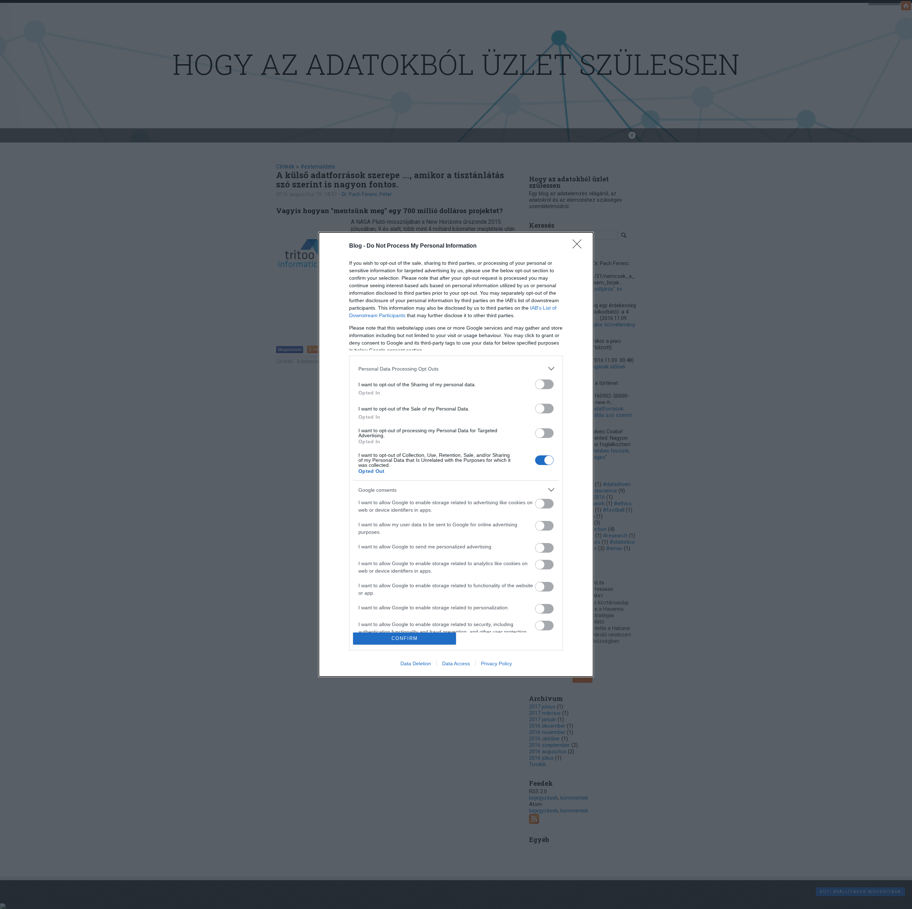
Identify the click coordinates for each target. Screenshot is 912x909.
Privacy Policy (496, 663)
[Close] (579, 246)
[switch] (544, 384)
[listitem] (456, 368)
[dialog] (456, 454)
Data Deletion (415, 663)
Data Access (456, 663)
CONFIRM (405, 638)
